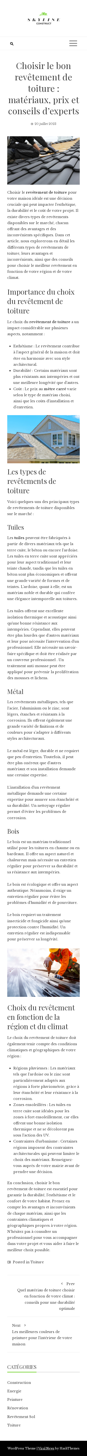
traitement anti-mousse (28, 666)
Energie (14, 1391)
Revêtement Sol (21, 1417)
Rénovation (17, 1408)
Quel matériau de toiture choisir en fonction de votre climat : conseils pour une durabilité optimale (46, 1296)
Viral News (46, 1448)
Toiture (37, 1262)
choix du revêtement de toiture (40, 1038)
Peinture (14, 1399)
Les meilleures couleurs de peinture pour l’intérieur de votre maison (42, 1334)
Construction (19, 1382)
